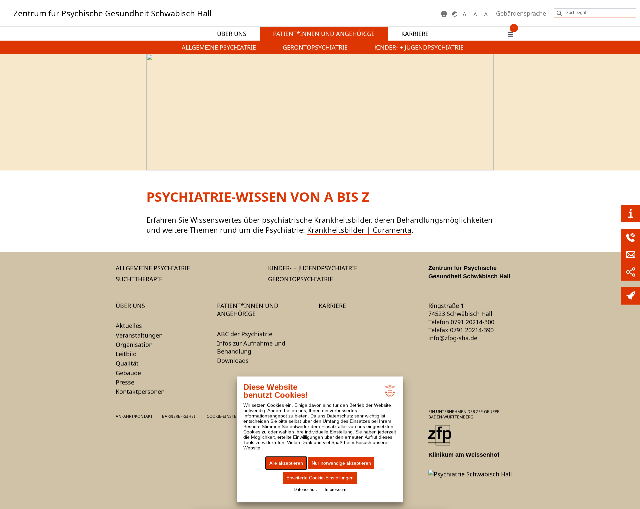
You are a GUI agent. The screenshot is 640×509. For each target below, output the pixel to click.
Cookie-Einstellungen (231, 416)
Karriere (415, 34)
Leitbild (126, 354)
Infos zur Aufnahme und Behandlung (251, 347)
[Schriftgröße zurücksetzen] (487, 13)
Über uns (231, 34)
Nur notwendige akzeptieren (341, 463)
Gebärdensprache (521, 13)
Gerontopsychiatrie (315, 47)
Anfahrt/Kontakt (134, 416)
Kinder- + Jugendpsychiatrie (419, 47)
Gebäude (128, 373)
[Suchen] (557, 13)
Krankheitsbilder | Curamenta (359, 230)
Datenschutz (306, 489)
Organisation (134, 345)
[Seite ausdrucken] (444, 13)
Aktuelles (129, 326)
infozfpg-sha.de (452, 338)
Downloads (233, 361)
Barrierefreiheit (179, 416)
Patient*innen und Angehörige (324, 34)
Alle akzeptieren (286, 463)
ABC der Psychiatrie (244, 334)
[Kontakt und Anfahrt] (630, 213)
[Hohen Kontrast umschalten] (455, 13)
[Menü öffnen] (510, 34)
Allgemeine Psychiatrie (219, 47)
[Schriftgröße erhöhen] (465, 13)
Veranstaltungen (139, 335)
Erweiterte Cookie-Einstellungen (320, 477)
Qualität (127, 363)
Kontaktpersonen (140, 391)
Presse (125, 382)
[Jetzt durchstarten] (630, 296)
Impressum (335, 489)
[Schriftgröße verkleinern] (476, 13)
